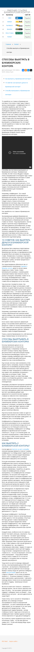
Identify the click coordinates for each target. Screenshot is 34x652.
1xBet (9, 18)
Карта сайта (13, 641)
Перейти (27, 18)
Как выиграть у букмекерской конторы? (18, 79)
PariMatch (9, 25)
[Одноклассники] (26, 70)
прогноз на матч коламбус (20, 449)
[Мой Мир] (28, 70)
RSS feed (4, 641)
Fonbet (9, 37)
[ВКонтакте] (23, 70)
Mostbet (9, 29)
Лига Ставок (10, 33)
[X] (31, 70)
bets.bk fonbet (10, 572)
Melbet (9, 22)
